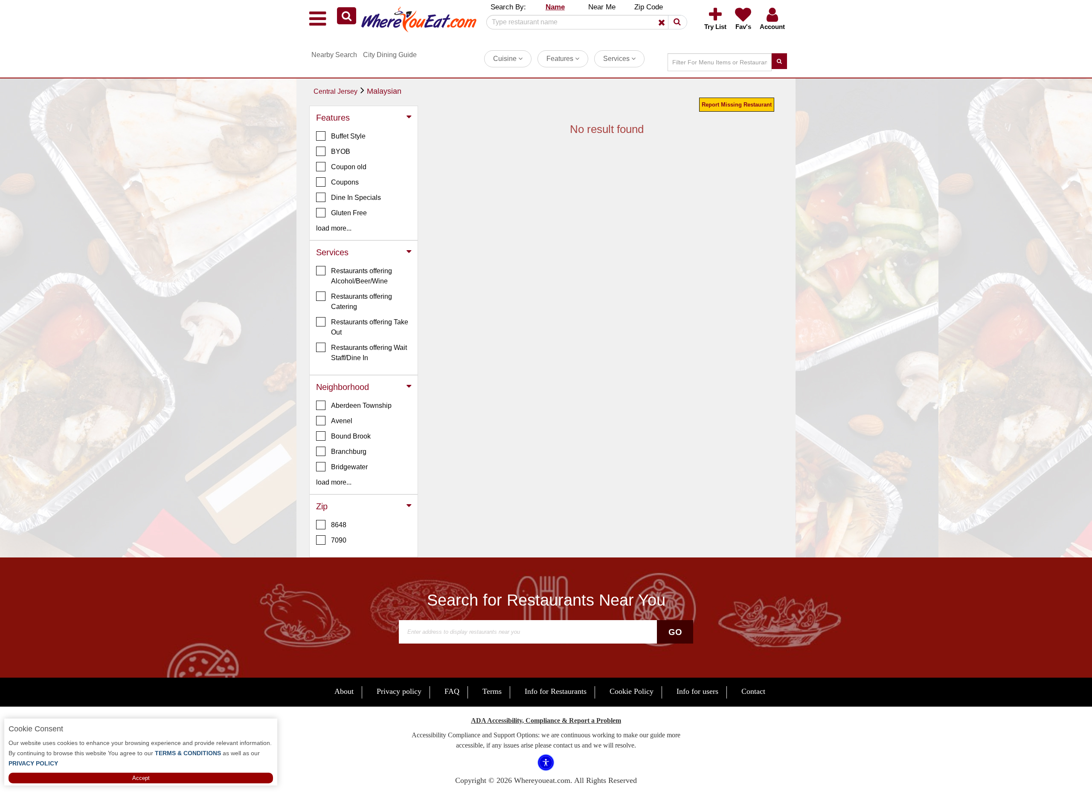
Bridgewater (349, 467)
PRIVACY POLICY (33, 763)
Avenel (341, 420)
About (344, 691)
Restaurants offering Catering (361, 301)
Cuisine (505, 58)
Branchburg (348, 451)
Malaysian (384, 91)
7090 (338, 540)
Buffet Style (348, 136)
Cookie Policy (631, 691)
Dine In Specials (356, 197)
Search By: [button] (508, 7)
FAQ (451, 691)
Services (617, 58)
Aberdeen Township (361, 405)
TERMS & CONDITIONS (187, 753)
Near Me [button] (602, 7)
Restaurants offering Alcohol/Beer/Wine (361, 276)
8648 (338, 524)
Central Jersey (335, 91)
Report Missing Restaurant (737, 104)
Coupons (345, 182)
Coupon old (348, 166)
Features (560, 58)
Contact (753, 691)
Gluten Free (349, 213)
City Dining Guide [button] (390, 54)
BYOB (340, 151)
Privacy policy (399, 691)
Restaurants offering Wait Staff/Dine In (369, 352)
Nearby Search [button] (334, 54)
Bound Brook (351, 436)
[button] (346, 15)
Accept (141, 778)
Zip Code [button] (648, 7)
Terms (492, 691)
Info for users (697, 691)
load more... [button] (333, 228)
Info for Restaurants (556, 691)
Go (675, 632)
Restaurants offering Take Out (369, 327)
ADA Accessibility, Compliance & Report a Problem (546, 720)
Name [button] (555, 7)
